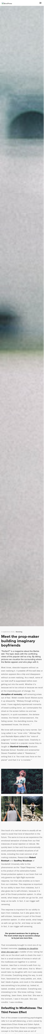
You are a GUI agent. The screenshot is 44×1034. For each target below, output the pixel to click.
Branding (19, 632)
